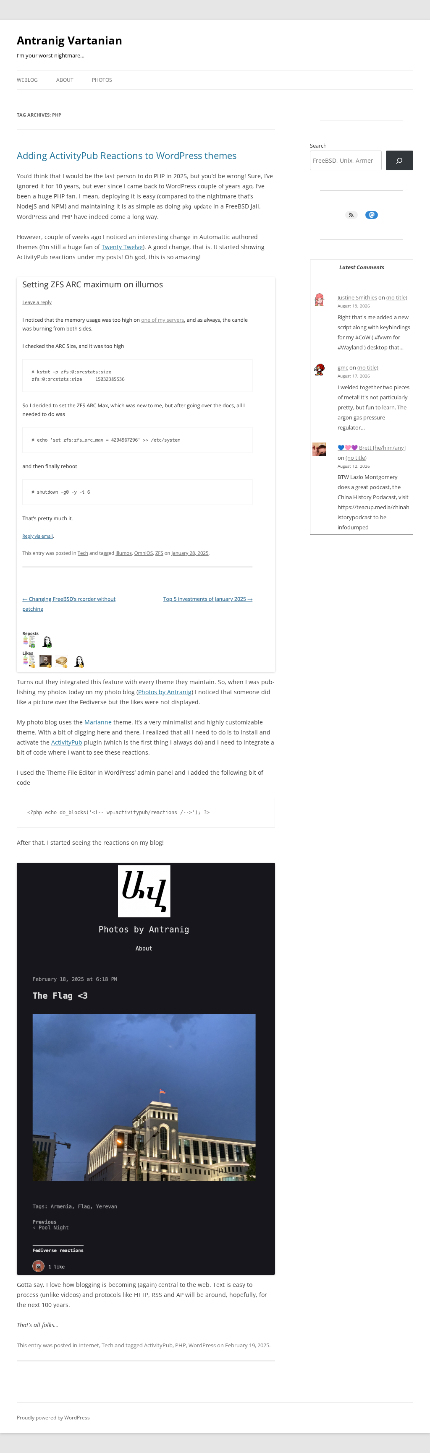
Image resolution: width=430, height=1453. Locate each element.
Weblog (27, 79)
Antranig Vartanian (69, 40)
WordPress (202, 1345)
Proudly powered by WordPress (53, 1417)
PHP (180, 1345)
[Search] (399, 160)
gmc (343, 367)
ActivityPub (66, 742)
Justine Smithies (357, 297)
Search (318, 145)
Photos (102, 79)
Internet (89, 1345)
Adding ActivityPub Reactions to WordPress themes (126, 155)
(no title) (396, 297)
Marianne (98, 722)
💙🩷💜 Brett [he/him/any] (372, 447)
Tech (107, 1345)
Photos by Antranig (164, 692)
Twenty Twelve (122, 247)
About (64, 79)
